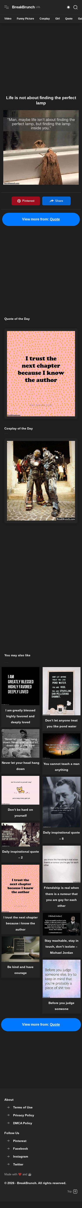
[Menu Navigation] (6, 7)
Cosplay (45, 18)
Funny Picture (25, 18)
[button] (68, 7)
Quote (69, 18)
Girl (57, 18)
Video (7, 18)
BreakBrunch (27, 1183)
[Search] (75, 7)
